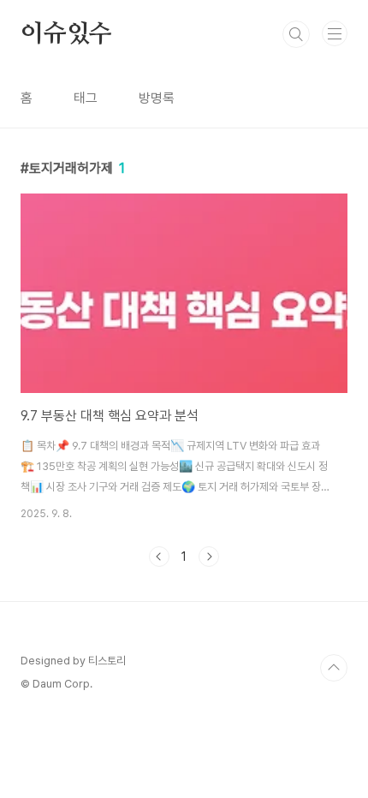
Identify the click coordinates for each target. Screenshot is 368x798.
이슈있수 (66, 34)
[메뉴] (334, 33)
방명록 (157, 98)
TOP (333, 668)
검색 (296, 34)
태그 (86, 98)
